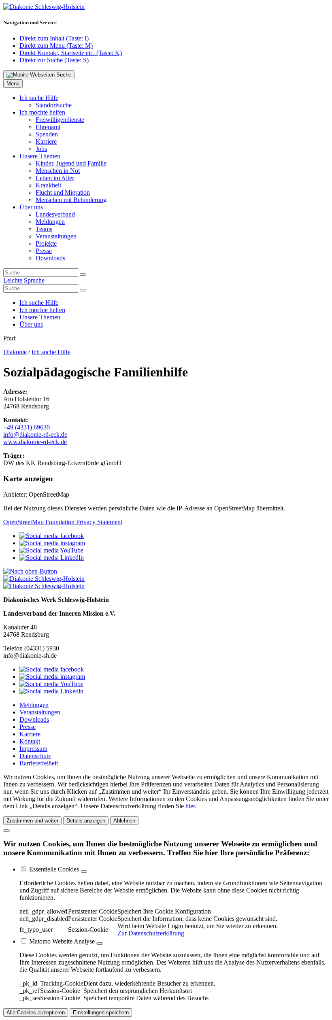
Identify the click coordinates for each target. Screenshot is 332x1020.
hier (190, 806)
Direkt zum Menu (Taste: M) (56, 45)
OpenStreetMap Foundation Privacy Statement (62, 521)
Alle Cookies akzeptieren (35, 1012)
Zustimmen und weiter (32, 821)
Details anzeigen (85, 821)
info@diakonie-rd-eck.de (35, 434)
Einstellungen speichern (101, 1012)
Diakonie (15, 351)
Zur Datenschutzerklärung (150, 933)
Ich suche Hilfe (51, 351)
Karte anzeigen (28, 478)
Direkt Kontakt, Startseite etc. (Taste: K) (70, 52)
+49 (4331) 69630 (26, 427)
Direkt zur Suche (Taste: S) (54, 60)
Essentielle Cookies (54, 869)
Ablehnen (124, 821)
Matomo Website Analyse (62, 941)
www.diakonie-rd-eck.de (35, 441)
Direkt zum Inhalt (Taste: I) (54, 38)
